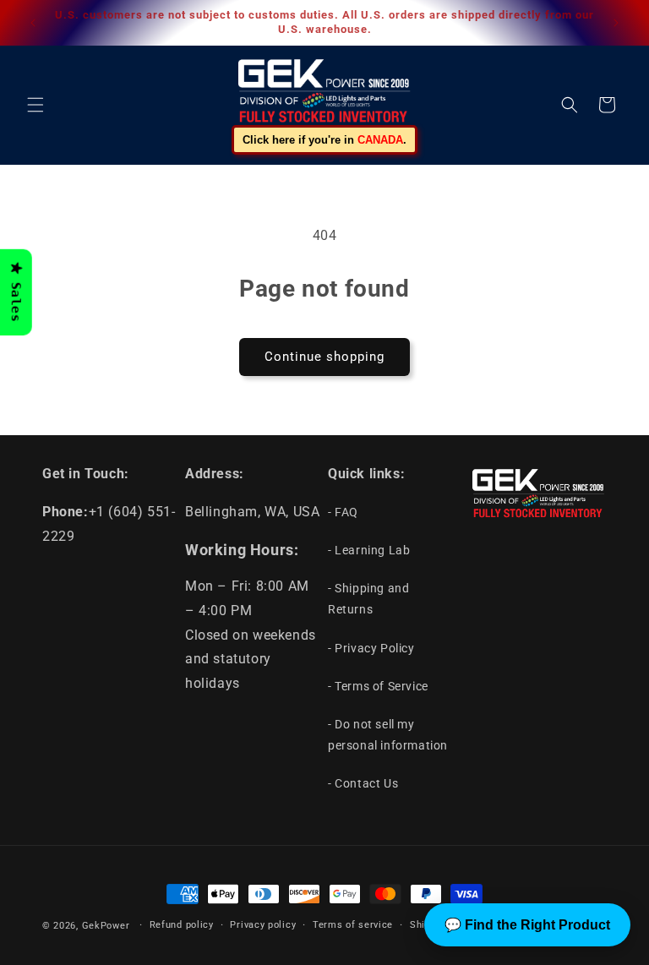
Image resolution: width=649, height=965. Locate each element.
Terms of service (353, 924)
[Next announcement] (616, 22)
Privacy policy (263, 924)
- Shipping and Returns (368, 598)
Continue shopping (324, 356)
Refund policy (182, 924)
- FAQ (343, 512)
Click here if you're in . (324, 140)
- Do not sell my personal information (388, 734)
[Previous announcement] (33, 22)
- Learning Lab (369, 550)
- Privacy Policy (371, 648)
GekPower (106, 925)
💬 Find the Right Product (527, 925)
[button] (35, 104)
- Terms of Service (378, 686)
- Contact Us (363, 783)
